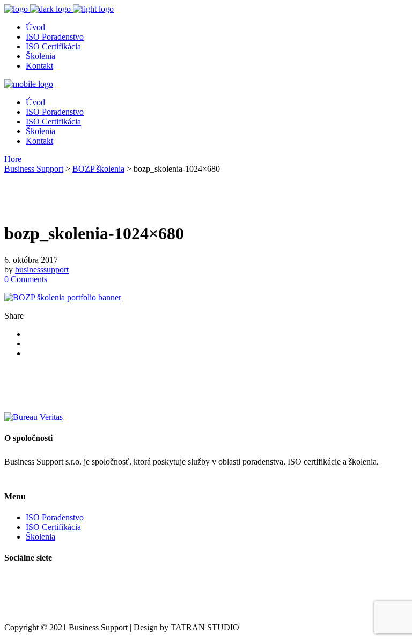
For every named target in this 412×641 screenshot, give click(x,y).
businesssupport (42, 269)
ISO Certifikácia (53, 527)
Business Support (33, 168)
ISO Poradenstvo (55, 517)
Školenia (40, 536)
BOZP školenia (98, 168)
